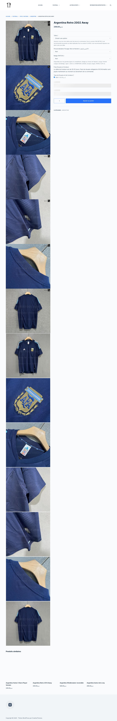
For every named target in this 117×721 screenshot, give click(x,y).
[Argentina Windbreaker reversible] (72, 667)
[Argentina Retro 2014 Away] (45, 667)
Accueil (40, 5)
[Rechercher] (110, 5)
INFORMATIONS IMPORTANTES (98, 5)
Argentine (65, 110)
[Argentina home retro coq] (99, 667)
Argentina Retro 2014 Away (42, 683)
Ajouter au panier (88, 101)
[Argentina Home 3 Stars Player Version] (18, 667)
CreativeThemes (37, 718)
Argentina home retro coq (96, 683)
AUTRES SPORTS (74, 5)
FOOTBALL (55, 5)
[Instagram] (10, 704)
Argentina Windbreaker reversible (72, 683)
